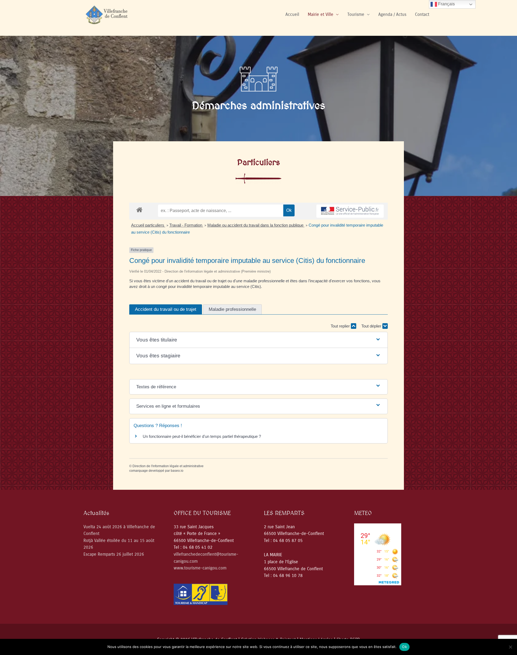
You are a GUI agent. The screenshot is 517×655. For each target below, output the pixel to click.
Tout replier (341, 326)
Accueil (292, 14)
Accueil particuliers (148, 225)
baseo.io (177, 471)
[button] (258, 340)
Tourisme (355, 14)
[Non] (510, 647)
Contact (422, 14)
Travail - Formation (186, 225)
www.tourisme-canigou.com (200, 568)
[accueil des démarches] (139, 209)
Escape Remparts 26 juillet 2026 (113, 554)
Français (446, 4)
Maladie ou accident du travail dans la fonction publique (256, 225)
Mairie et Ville (320, 14)
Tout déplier (371, 326)
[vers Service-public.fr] (350, 211)
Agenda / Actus (392, 14)
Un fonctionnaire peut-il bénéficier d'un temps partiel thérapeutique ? (202, 436)
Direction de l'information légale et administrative (168, 466)
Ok (404, 647)
